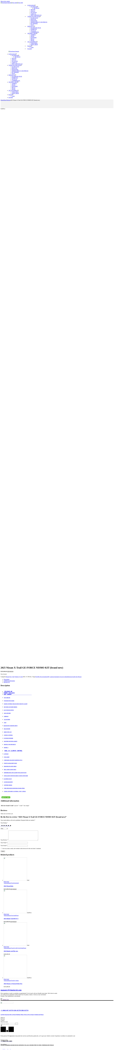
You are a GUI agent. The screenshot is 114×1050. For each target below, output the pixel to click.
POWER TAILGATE (9, 693)
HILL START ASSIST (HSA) (10, 769)
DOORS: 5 (6, 747)
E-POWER (6, 754)
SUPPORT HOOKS (8, 785)
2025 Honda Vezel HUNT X (11, 918)
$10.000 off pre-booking (41, 676)
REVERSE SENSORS (8, 707)
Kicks (15, 883)
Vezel (17, 915)
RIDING (15, 707)
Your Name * (4, 842)
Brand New (9, 676)
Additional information (9, 680)
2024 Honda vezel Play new (11, 951)
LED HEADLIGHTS (8, 782)
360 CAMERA (18, 694)
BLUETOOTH (7, 728)
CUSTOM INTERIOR (8, 738)
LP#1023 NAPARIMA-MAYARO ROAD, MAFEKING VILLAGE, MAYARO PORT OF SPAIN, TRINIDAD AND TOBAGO (27, 1045)
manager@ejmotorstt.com (11, 990)
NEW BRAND (7, 697)
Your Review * (4, 840)
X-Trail (21, 676)
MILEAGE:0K (8, 691)
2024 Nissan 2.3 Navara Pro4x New (13, 983)
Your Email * (4, 845)
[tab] (58, 679)
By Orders (16, 980)
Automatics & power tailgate (61, 676)
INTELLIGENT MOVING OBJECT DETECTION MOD (16, 775)
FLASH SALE (17, 948)
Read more (6, 881)
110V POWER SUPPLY (9, 710)
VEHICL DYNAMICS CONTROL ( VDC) (12, 791)
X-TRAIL (24, 791)
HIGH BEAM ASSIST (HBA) (10, 766)
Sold (13, 676)
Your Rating (4, 823)
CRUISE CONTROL (8, 735)
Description (6, 679)
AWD (5, 722)
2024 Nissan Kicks (8, 886)
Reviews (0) (7, 682)
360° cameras (50, 676)
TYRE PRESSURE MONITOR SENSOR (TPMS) (14, 788)
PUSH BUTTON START (9, 700)
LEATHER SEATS (8, 778)
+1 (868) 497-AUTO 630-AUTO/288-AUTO (14, 1010)
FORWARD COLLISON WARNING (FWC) (13, 760)
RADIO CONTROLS (8, 703)
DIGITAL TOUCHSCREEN (10, 744)
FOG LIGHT (6, 757)
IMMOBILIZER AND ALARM (10, 772)
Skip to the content (5, 1)
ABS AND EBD (7, 713)
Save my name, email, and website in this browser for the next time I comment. (21, 848)
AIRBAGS (6, 716)
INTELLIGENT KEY (21, 772)
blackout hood (71, 676)
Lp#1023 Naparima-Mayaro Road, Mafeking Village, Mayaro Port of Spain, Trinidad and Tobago (22, 1014)
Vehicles (17, 676)
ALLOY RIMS (7, 719)
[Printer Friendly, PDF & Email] (6, 797)
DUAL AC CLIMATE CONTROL (13, 750)
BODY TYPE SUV (8, 732)
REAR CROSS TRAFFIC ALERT (20, 703)
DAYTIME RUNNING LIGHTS (10, 741)
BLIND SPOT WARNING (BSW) (11, 725)
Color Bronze (78, 676)
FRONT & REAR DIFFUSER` (10, 763)
